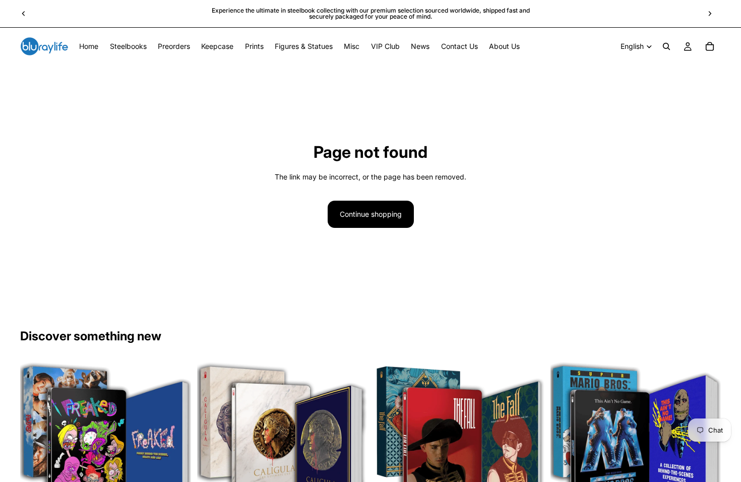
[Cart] (710, 46)
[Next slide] (710, 14)
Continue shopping (371, 214)
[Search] (666, 46)
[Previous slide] (24, 14)
